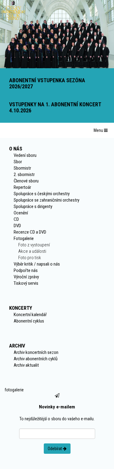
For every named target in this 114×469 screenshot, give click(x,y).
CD (16, 219)
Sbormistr (22, 168)
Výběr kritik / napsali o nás (37, 264)
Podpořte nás (26, 270)
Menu (99, 130)
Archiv (17, 346)
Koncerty (20, 308)
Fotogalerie (24, 238)
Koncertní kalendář (30, 314)
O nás (15, 149)
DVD (17, 225)
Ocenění (21, 213)
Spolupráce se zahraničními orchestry (46, 200)
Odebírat (55, 448)
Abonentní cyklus (29, 321)
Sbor (18, 161)
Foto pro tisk (29, 257)
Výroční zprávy (26, 277)
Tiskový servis (26, 283)
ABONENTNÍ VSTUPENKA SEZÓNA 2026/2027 (47, 83)
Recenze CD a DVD (30, 232)
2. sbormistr (24, 174)
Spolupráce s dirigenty (33, 206)
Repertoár (22, 187)
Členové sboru (26, 181)
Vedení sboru (25, 155)
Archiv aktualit (26, 365)
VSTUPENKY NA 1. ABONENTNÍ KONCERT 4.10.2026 (55, 107)
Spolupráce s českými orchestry (42, 193)
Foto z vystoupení (34, 245)
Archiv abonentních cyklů (35, 358)
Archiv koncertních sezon (36, 352)
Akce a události (32, 251)
